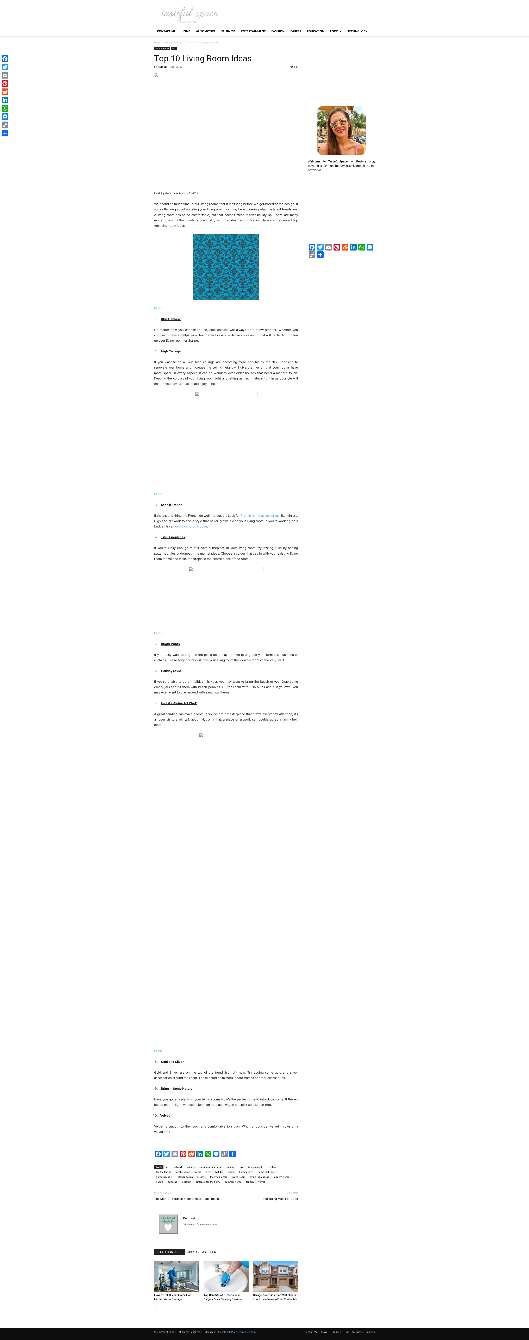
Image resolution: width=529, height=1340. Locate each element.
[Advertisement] (341, 72)
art (167, 1166)
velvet (261, 1181)
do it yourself (255, 1166)
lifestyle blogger (218, 1176)
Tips (346, 1332)
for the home (182, 1171)
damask (231, 1166)
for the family (163, 1171)
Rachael (162, 66)
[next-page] (163, 1307)
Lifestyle (336, 1332)
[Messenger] (5, 116)
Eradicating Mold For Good (280, 1199)
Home (185, 31)
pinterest (186, 1181)
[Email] (5, 75)
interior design (185, 1176)
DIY (187, 42)
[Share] (5, 133)
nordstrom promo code (190, 526)
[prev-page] (156, 1307)
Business (228, 31)
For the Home (173, 42)
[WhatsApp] (5, 108)
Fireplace (271, 1166)
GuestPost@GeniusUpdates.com (237, 1332)
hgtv (208, 1171)
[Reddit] (5, 92)
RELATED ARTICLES (169, 1252)
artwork (178, 1166)
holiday (219, 1171)
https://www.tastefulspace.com (200, 1224)
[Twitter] (5, 67)
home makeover (267, 1171)
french (197, 1171)
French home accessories (259, 516)
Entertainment (253, 31)
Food (334, 31)
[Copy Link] (5, 125)
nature (159, 1181)
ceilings (191, 1166)
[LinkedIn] (5, 100)
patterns (172, 1181)
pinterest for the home (208, 1181)
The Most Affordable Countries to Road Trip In (186, 1199)
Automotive (206, 31)
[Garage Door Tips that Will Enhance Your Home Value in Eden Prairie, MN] (275, 1276)
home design (246, 1171)
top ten (250, 1181)
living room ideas (259, 1176)
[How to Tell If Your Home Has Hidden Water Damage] (176, 1276)
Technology (357, 31)
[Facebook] (5, 59)
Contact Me (166, 31)
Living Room (238, 1176)
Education (315, 31)
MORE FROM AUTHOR (201, 1252)
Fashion (278, 31)
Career (295, 31)
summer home (233, 1181)
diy (241, 1166)
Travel (324, 1332)
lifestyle (201, 1176)
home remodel (164, 1176)
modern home (281, 1176)
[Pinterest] (5, 83)
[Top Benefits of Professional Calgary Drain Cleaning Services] (226, 1276)
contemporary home (210, 1166)
